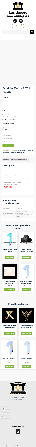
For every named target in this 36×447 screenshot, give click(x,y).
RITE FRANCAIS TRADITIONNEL (17, 152)
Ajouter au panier (8, 145)
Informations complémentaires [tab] (19, 159)
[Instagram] (18, 431)
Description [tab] (6, 159)
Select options (9, 257)
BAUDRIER (21, 150)
